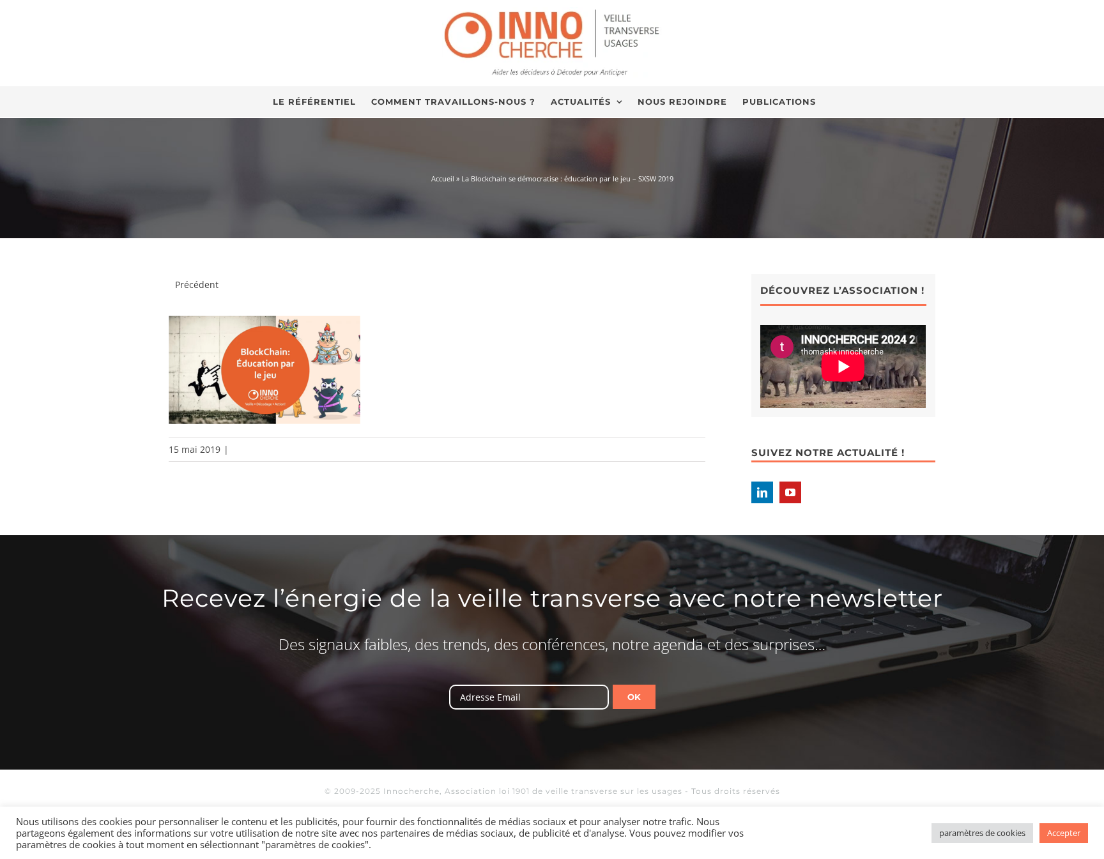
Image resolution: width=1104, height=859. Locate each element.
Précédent (196, 284)
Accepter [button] (1063, 833)
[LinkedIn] (762, 492)
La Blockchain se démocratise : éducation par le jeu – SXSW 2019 (567, 178)
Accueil (442, 178)
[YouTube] (790, 492)
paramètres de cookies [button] (982, 833)
